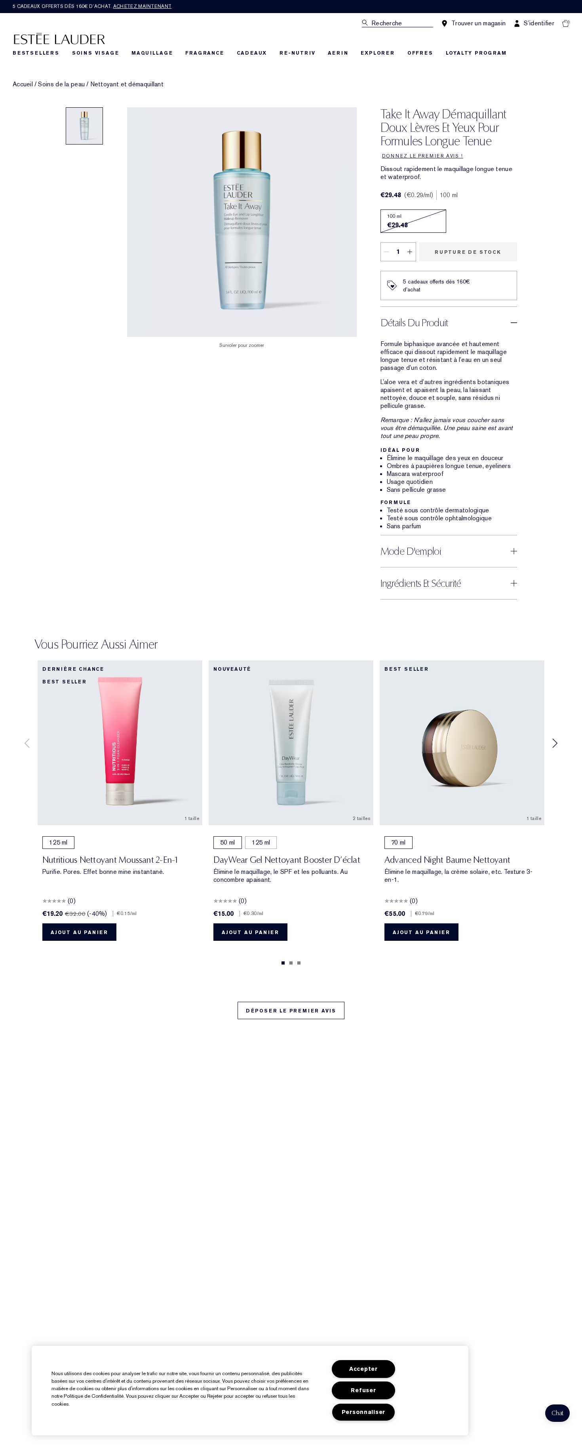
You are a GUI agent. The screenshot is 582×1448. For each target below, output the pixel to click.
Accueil (23, 84)
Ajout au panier (79, 932)
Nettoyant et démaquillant (127, 84)
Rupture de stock (468, 252)
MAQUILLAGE (152, 53)
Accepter (363, 1369)
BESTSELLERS (36, 53)
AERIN (338, 53)
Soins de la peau (61, 84)
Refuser (363, 1390)
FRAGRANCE (204, 53)
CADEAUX (252, 53)
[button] (557, 1413)
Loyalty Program (476, 53)
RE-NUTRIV (297, 53)
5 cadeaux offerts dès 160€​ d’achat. (92, 6)
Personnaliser (363, 1412)
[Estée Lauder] (59, 38)
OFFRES (420, 53)
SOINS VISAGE (95, 53)
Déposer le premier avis (291, 1011)
